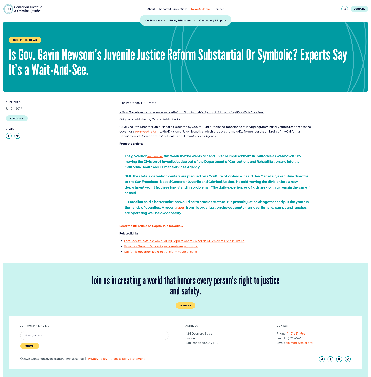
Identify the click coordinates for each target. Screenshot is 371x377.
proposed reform (147, 131)
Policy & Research (180, 20)
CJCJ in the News (25, 39)
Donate (359, 8)
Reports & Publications (173, 9)
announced (155, 156)
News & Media (200, 9)
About (151, 9)
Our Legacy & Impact (212, 20)
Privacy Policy (97, 358)
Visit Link (16, 118)
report (181, 207)
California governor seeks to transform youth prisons (160, 251)
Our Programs (154, 20)
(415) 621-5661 (297, 333)
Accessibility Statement (128, 358)
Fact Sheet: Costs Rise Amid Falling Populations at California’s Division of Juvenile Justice (184, 241)
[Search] (344, 9)
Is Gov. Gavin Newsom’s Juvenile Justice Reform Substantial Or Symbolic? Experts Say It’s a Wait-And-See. (191, 112)
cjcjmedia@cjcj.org (299, 342)
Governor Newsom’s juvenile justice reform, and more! (161, 246)
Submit (30, 345)
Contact (218, 9)
